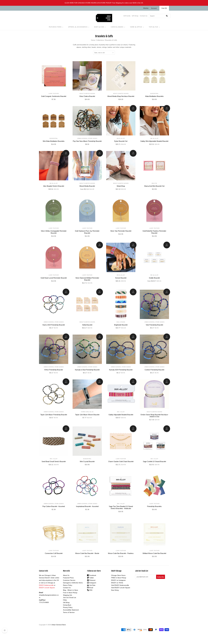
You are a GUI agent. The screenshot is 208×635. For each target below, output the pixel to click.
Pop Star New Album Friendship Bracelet (87, 141)
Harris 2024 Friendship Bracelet (53, 325)
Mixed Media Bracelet (87, 186)
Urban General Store (58, 625)
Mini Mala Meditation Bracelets (53, 141)
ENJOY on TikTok (117, 583)
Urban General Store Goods (87, 138)
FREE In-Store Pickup (118, 578)
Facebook (92, 575)
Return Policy (67, 585)
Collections (100, 40)
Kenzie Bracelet (120, 278)
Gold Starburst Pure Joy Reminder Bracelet (87, 232)
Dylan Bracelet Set (120, 141)
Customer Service (69, 580)
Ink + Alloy (121, 411)
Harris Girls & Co (87, 411)
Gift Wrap (135, 16)
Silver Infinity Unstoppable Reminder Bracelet (54, 232)
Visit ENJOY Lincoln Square (120, 587)
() (164, 8)
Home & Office (136, 27)
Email (91, 587)
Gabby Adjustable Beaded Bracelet (121, 415)
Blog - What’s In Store (70, 590)
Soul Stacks (120, 322)
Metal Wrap (121, 186)
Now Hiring (115, 590)
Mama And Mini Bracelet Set (154, 186)
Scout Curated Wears (87, 93)
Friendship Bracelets (154, 506)
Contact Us (143, 16)
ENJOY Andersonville (46, 585)
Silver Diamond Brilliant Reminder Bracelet (87, 279)
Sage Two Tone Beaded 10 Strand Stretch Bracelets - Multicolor (121, 507)
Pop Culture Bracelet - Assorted (53, 506)
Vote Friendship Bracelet (154, 325)
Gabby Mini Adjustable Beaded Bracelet (154, 141)
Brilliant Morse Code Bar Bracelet (154, 553)
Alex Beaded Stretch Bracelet (53, 186)
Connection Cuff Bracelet (54, 553)
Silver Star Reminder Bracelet (120, 231)
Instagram (92, 583)
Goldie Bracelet (154, 278)
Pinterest (92, 580)
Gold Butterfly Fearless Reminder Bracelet (154, 232)
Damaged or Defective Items (73, 583)
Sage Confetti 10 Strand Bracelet (154, 461)
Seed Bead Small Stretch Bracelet (54, 461)
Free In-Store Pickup (70, 592)
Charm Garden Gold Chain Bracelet (120, 461)
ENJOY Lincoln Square (47, 587)
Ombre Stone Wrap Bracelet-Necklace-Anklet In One (154, 416)
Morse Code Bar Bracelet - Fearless (121, 553)
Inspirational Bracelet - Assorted (87, 506)
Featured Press (68, 578)
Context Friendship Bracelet (154, 370)
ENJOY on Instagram (118, 580)
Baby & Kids (99, 27)
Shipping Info (67, 595)
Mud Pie (154, 183)
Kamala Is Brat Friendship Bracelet (87, 370)
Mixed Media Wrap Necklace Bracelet (120, 96)
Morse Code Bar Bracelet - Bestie (87, 553)
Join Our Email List (69, 597)
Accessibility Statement (71, 610)
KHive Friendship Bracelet (53, 370)
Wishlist (145, 8)
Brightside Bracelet (121, 325)
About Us (66, 575)
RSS (90, 590)
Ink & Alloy (121, 138)
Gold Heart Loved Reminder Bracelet (54, 278)
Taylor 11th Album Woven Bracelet (87, 415)
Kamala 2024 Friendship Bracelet (120, 370)
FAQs (65, 600)
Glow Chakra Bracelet (87, 96)
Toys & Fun (153, 27)
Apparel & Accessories (77, 27)
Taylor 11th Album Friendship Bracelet (53, 415)
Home (93, 40)
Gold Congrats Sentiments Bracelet (53, 96)
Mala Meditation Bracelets (154, 96)
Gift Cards (127, 16)
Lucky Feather (54, 93)
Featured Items (55, 27)
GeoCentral (154, 93)
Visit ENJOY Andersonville (120, 585)
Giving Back (67, 605)
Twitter (91, 578)
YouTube (92, 585)
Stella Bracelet (87, 325)
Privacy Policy (67, 607)
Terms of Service (69, 612)
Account (154, 8)
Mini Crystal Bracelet (87, 461)
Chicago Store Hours (118, 575)
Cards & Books (117, 27)
